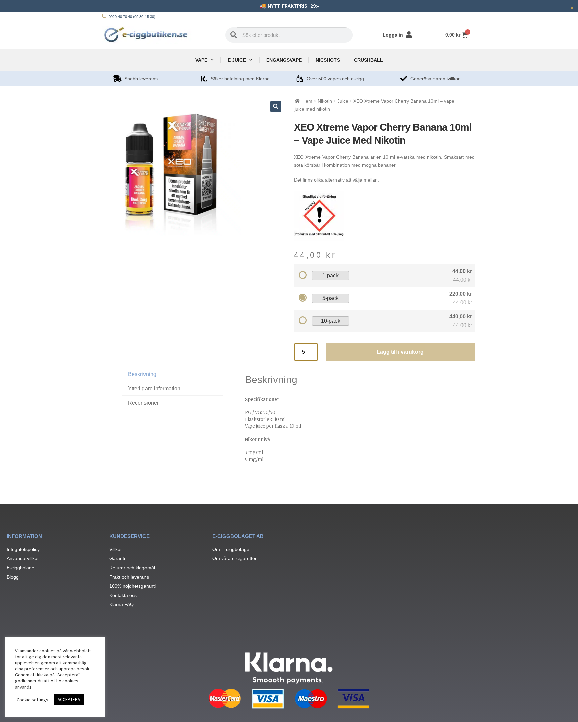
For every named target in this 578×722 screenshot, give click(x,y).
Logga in (393, 35)
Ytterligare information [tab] (154, 388)
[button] (275, 106)
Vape (201, 60)
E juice (237, 60)
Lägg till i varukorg (400, 352)
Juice (342, 101)
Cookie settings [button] (33, 700)
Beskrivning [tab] (142, 374)
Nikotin (325, 101)
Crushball (368, 60)
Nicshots (328, 60)
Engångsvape (284, 60)
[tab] (172, 403)
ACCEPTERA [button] (69, 699)
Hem (307, 101)
